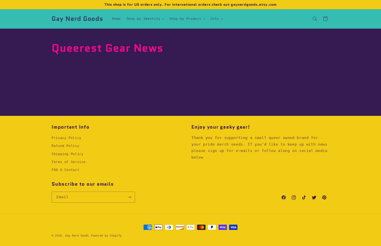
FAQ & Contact (65, 170)
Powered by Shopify (106, 235)
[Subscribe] (130, 197)
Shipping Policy (67, 154)
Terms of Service (69, 162)
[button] (144, 19)
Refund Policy (65, 146)
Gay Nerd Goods (77, 235)
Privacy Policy (66, 138)
